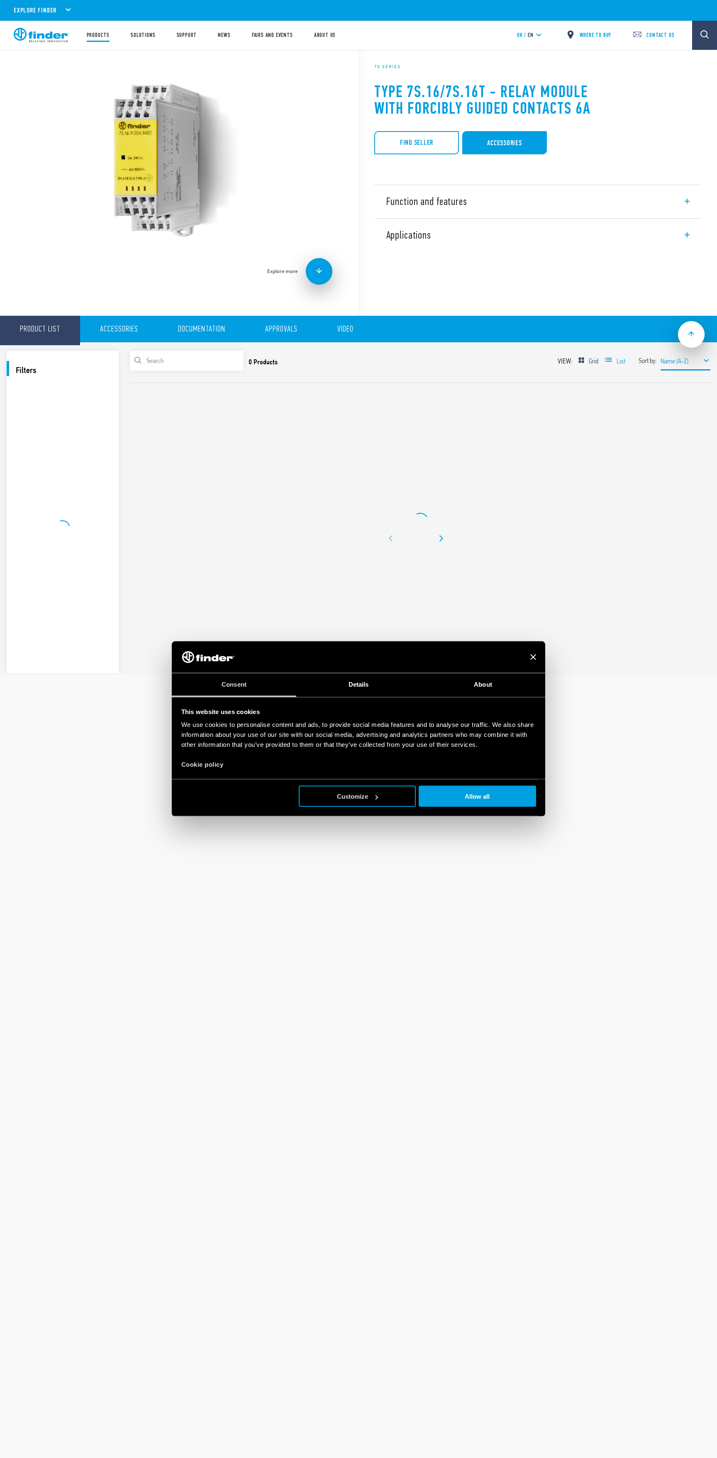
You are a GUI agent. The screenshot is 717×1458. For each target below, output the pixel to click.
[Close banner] (533, 657)
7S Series (387, 66)
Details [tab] (359, 684)
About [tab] (483, 684)
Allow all (477, 796)
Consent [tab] (234, 684)
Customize (352, 796)
